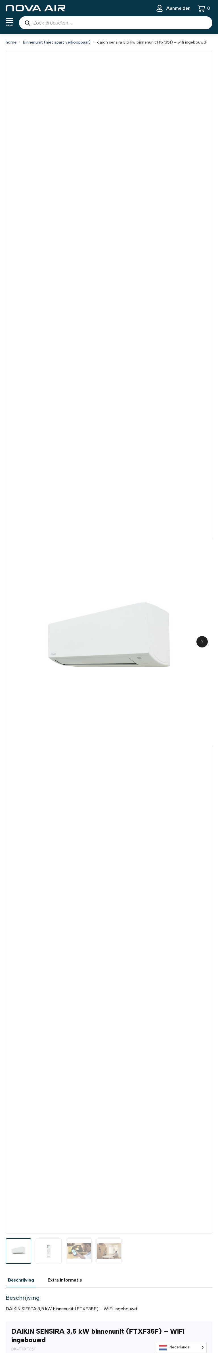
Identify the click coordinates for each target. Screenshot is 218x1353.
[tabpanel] (109, 1303)
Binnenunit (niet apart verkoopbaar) (57, 42)
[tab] (21, 1280)
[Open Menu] (9, 23)
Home (11, 42)
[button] (202, 641)
